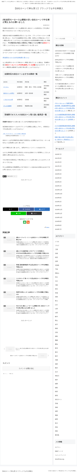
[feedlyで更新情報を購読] (24, 222)
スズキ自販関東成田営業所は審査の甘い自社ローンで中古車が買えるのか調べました (65, 117)
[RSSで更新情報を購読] (28, 222)
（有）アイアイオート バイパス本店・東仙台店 (14, 133)
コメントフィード (60, 455)
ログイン (57, 447)
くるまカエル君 (8, 99)
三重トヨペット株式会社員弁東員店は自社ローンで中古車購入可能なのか (64, 77)
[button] (34, 213)
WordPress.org (59, 459)
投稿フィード (59, 451)
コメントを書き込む (26, 368)
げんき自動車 (7, 106)
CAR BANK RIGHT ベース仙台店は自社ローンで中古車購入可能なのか (65, 53)
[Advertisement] (26, 191)
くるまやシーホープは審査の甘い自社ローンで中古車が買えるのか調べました (64, 68)
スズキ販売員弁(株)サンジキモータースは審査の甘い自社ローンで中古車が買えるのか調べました (65, 87)
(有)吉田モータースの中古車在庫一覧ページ (16, 57)
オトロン (6, 87)
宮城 (5, 176)
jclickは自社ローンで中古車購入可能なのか (64, 61)
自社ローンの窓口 (8, 93)
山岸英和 (70, 119)
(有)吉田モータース (13, 176)
